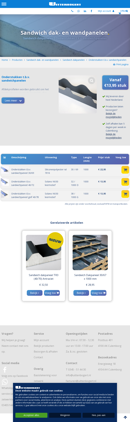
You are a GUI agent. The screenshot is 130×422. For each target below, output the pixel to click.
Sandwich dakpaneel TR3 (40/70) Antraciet (43, 276)
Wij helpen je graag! (13, 340)
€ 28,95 (90, 285)
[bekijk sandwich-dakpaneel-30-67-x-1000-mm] (90, 252)
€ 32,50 (43, 285)
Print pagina (122, 64)
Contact (38, 357)
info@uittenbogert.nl (78, 375)
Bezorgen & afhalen (46, 351)
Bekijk (34, 293)
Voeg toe (50, 293)
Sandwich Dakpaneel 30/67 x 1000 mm (90, 276)
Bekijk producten (44, 346)
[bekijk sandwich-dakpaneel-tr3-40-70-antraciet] (43, 252)
